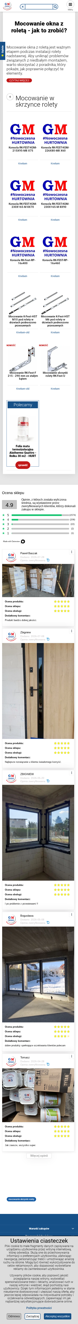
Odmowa (14, 1316)
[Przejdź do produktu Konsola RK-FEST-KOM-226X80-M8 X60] (55, 135)
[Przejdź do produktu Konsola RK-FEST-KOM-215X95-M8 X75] (22, 135)
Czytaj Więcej (19, 80)
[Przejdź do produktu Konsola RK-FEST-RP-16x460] (55, 247)
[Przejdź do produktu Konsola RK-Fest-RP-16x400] (22, 247)
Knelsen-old (22, 332)
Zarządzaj (32, 1316)
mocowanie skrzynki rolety (21, 1199)
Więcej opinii (39, 1155)
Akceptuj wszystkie (57, 1316)
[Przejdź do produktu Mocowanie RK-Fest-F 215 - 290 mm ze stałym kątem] (22, 360)
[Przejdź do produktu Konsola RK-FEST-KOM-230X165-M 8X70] (22, 191)
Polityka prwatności (39, 1308)
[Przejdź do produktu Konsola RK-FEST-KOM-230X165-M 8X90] (55, 191)
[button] (23, 7)
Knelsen (22, 163)
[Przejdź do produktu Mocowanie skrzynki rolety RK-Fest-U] (55, 360)
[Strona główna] (7, 5)
